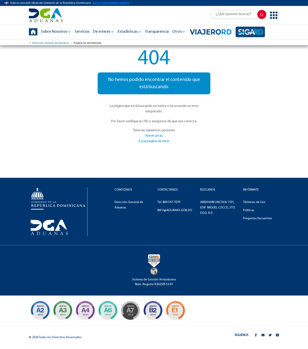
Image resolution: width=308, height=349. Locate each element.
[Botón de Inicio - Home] (33, 31)
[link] (48, 15)
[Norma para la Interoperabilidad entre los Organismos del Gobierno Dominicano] (85, 310)
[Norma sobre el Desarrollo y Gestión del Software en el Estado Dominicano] (108, 310)
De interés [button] (101, 32)
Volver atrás (154, 136)
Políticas (248, 210)
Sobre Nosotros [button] (54, 32)
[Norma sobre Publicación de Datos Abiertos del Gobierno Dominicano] (62, 310)
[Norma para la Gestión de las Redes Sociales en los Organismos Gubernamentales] (175, 310)
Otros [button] (177, 32)
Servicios (82, 32)
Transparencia (157, 32)
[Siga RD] (250, 32)
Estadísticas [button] (128, 32)
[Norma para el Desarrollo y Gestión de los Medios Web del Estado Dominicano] (40, 310)
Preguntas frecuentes (257, 218)
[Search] (238, 14)
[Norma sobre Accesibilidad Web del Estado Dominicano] (153, 310)
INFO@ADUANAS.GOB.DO (174, 210)
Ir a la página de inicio (154, 141)
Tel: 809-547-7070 (168, 202)
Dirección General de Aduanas (50, 43)
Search (261, 14)
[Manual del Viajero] (210, 32)
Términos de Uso (254, 202)
